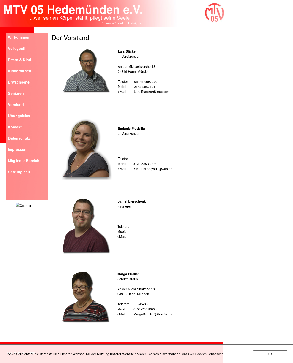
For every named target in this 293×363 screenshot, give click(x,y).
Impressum (17, 150)
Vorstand (16, 105)
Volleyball (16, 49)
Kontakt (15, 127)
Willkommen (18, 37)
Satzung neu (19, 172)
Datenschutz (19, 138)
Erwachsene (19, 82)
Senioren (16, 94)
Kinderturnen (19, 71)
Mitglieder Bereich (23, 161)
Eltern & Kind (19, 60)
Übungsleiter (19, 116)
